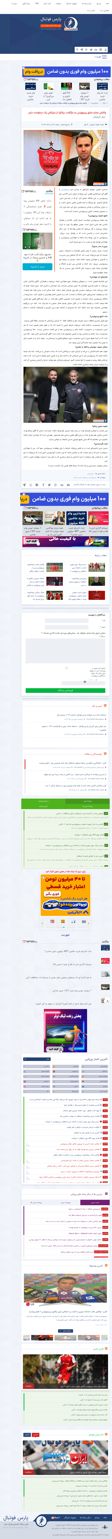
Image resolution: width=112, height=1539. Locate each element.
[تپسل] (23, 68)
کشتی (76, 1086)
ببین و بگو (97, 706)
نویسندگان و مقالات (93, 754)
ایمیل (102, 627)
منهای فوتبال (74, 1081)
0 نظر (86, 124)
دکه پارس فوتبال (96, 1434)
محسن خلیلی (78, 477)
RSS (37, 3)
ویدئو (99, 3)
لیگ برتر (46, 1066)
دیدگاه (102, 636)
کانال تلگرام (55, 1517)
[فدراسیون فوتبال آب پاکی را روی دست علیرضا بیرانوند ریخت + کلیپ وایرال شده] (65, 1290)
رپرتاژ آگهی (26, 3)
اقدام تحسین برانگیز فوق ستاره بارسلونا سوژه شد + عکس (89, 1410)
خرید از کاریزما (37, 266)
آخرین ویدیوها (96, 1266)
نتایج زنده (65, 935)
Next (104, 1288)
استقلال (104, 1071)
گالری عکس (103, 1091)
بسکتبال (46, 1081)
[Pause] (25, 247)
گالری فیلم (75, 1091)
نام (103, 620)
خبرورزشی (90, 474)
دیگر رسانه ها (87, 3)
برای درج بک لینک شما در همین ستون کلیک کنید (66, 871)
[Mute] (29, 247)
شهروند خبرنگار (71, 3)
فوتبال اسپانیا (103, 1076)
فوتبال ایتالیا (45, 1076)
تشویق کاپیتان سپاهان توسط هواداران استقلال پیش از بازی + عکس (85, 1420)
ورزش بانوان (45, 1086)
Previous (26, 1288)
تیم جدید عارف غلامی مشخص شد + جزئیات (92, 1395)
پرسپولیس (65, 189)
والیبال (105, 1086)
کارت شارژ (47, 3)
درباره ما (14, 3)
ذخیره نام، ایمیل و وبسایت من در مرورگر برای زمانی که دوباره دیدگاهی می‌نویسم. (97, 672)
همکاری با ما (104, 10)
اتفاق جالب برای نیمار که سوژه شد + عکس (93, 1400)
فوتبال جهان (45, 1071)
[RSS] (106, 706)
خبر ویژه (85, 477)
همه (48, 1059)
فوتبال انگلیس (73, 1076)
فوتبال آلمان (103, 1081)
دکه (48, 1091)
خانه (107, 3)
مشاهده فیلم (67, 1331)
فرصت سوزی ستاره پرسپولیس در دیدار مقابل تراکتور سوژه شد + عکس (85, 1405)
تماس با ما (91, 10)
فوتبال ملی (103, 1066)
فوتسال (75, 1066)
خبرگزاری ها (94, 103)
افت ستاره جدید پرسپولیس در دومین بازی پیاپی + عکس (89, 1415)
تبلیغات (58, 3)
